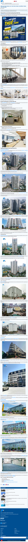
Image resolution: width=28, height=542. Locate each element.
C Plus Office (3, 337)
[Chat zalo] (2, 538)
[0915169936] (2, 540)
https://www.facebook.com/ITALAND (8, 480)
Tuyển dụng (2, 533)
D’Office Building (3, 399)
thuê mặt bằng (9, 475)
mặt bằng (14, 475)
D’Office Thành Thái (24, 455)
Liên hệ (1, 534)
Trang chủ (3, 3)
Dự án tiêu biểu (16, 533)
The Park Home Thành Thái (18, 215)
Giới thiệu (2, 532)
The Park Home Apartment (5, 149)
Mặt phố (15, 532)
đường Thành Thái (13, 87)
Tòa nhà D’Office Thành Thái (4, 472)
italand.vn (5, 481)
